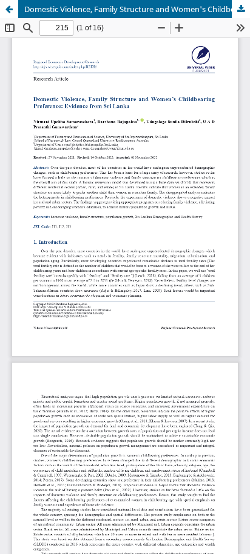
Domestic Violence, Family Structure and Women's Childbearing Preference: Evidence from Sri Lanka (137, 9)
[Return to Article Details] (9, 9)
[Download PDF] (241, 9)
